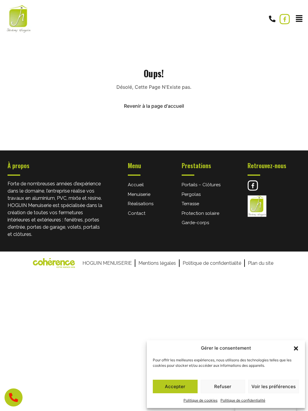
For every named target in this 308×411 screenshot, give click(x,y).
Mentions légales (157, 263)
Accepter (175, 386)
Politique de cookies (200, 400)
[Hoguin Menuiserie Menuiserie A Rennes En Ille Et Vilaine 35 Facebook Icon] (284, 19)
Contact (136, 213)
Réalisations (140, 203)
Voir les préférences (273, 386)
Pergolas (191, 194)
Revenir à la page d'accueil (154, 106)
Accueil (136, 184)
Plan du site (260, 263)
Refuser (222, 386)
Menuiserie (139, 194)
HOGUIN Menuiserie (107, 263)
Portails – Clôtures (201, 184)
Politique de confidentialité (242, 400)
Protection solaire (200, 213)
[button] (296, 348)
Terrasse (190, 203)
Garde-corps (195, 222)
